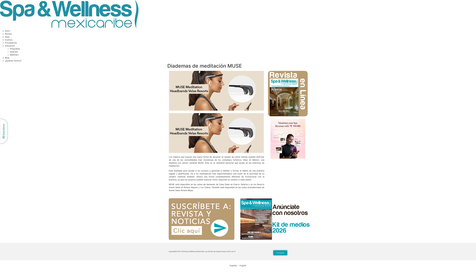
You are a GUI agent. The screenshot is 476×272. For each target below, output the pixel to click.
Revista (8, 34)
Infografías (15, 48)
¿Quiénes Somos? (13, 60)
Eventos (9, 40)
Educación (10, 46)
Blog (7, 57)
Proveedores (11, 43)
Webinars (14, 54)
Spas (7, 37)
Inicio (7, 31)
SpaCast (14, 51)
